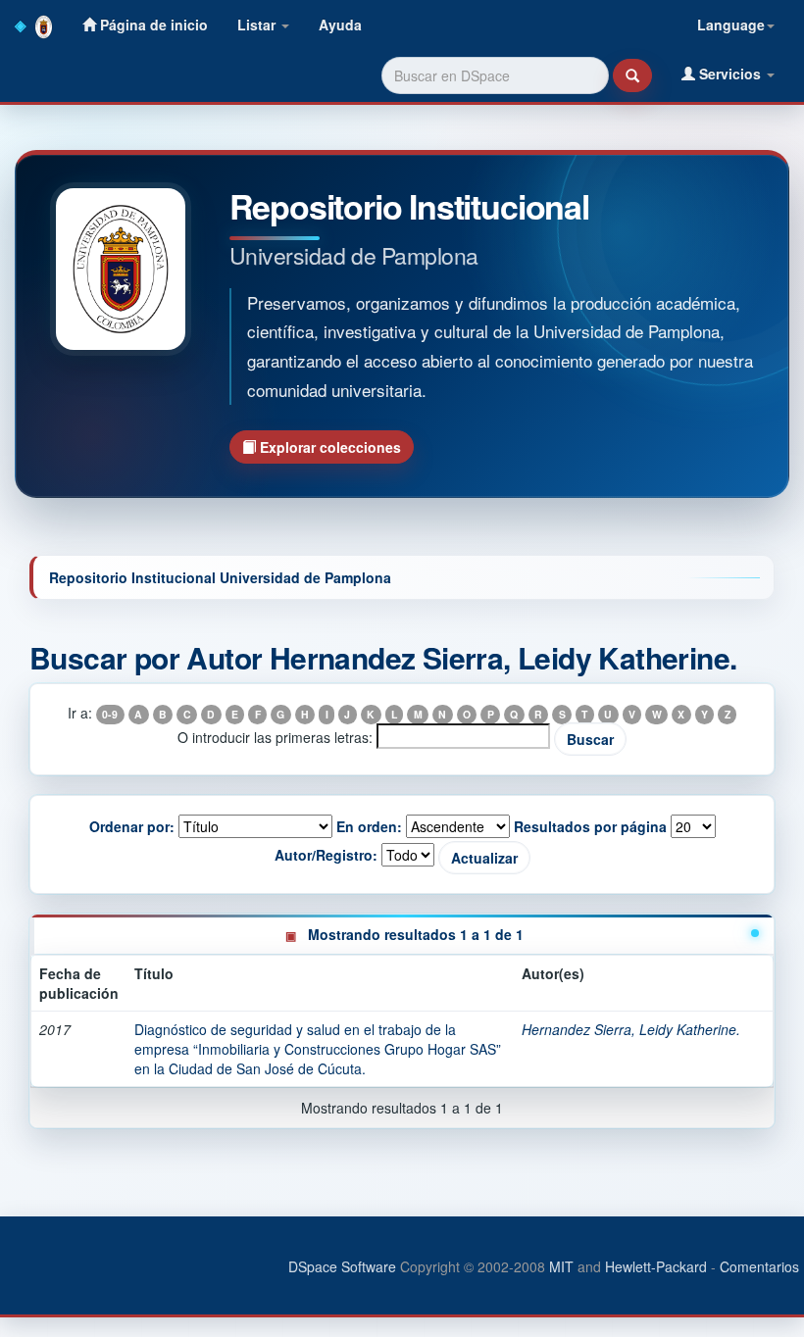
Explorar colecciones (328, 447)
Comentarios (759, 1266)
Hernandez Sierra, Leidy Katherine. (631, 1029)
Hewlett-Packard (656, 1266)
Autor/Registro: (326, 855)
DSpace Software (342, 1266)
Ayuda (340, 24)
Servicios (730, 73)
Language (731, 24)
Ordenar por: (132, 826)
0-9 (110, 714)
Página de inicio (152, 24)
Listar (258, 24)
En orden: (369, 826)
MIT (561, 1266)
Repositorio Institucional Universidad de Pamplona (220, 577)
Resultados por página (590, 826)
